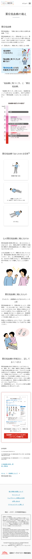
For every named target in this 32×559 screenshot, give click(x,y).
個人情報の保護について (16, 491)
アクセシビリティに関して (16, 504)
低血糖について (13, 473)
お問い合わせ (16, 501)
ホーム (3, 473)
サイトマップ (16, 495)
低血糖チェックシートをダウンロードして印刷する (16, 436)
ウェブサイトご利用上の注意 (16, 498)
